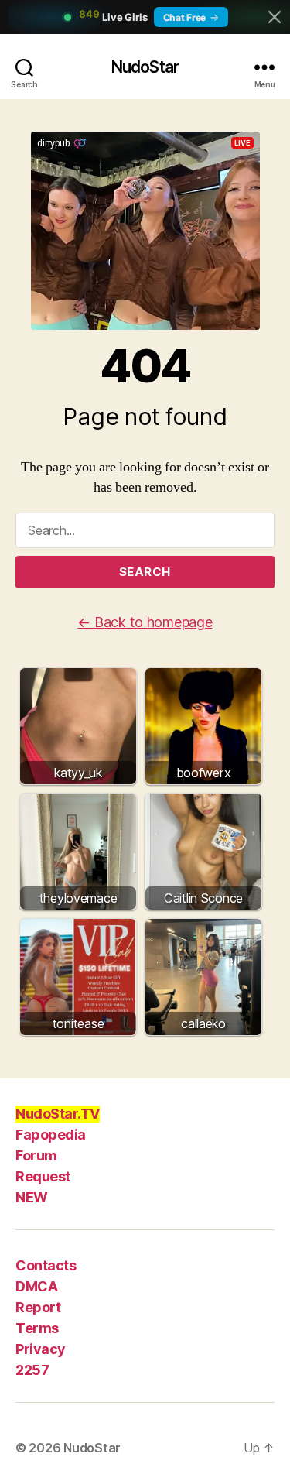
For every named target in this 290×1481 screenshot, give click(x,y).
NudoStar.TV (57, 1114)
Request (42, 1176)
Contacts (45, 1265)
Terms (37, 1328)
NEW (31, 1197)
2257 (32, 1370)
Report (37, 1307)
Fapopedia (50, 1134)
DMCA (36, 1286)
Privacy (40, 1349)
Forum (36, 1155)
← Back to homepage (144, 622)
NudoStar (145, 67)
